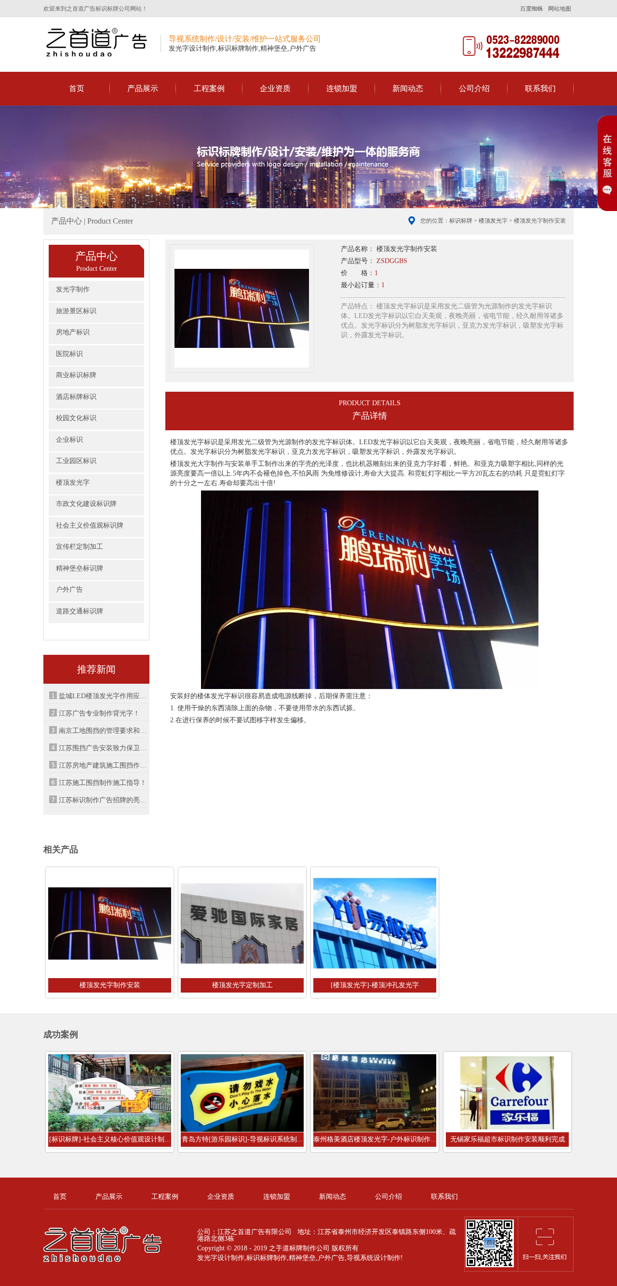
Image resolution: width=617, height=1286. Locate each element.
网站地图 (559, 8)
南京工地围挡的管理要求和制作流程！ (103, 730)
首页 (76, 88)
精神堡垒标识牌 (79, 568)
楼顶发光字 (493, 220)
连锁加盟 (341, 88)
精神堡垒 (302, 1257)
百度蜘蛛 (531, 8)
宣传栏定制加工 (79, 546)
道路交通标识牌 (79, 611)
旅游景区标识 (76, 311)
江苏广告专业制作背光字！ (99, 713)
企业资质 (275, 88)
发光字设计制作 (220, 1257)
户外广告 (69, 589)
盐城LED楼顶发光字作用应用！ (103, 696)
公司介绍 (474, 88)
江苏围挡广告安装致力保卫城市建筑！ (103, 748)
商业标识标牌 (76, 375)
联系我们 (540, 88)
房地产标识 (73, 332)
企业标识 (69, 439)
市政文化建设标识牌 (86, 503)
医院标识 (69, 354)
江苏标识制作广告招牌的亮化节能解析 (103, 800)
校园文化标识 (76, 418)
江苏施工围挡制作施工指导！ (103, 782)
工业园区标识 (76, 460)
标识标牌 (460, 220)
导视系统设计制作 (374, 1257)
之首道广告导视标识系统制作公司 (98, 41)
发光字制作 (73, 289)
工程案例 (209, 88)
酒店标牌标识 (76, 396)
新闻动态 (407, 88)
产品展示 (142, 88)
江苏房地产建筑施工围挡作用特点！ (103, 765)
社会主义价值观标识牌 (89, 525)
